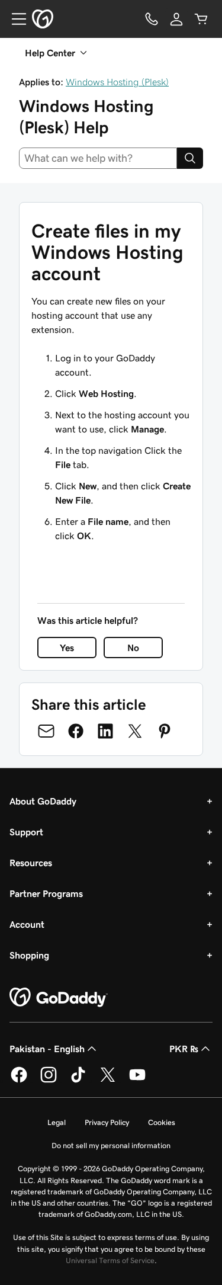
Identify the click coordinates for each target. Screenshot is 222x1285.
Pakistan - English (47, 1048)
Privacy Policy (107, 1122)
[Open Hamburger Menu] (14, 19)
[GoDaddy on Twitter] (107, 1080)
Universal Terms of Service (110, 1260)
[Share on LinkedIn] (105, 731)
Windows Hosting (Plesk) (117, 81)
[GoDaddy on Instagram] (48, 1080)
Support (26, 832)
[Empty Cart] (201, 19)
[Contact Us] (151, 19)
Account (26, 924)
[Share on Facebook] (76, 731)
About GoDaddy (42, 801)
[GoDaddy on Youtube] (137, 1080)
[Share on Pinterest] (164, 731)
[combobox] (98, 158)
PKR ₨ (183, 1048)
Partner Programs (46, 893)
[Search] (190, 158)
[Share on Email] (46, 731)
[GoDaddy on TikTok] (78, 1080)
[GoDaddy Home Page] (58, 998)
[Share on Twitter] (135, 731)
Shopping (29, 955)
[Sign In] (176, 19)
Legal (56, 1122)
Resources (30, 862)
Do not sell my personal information (111, 1145)
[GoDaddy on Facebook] (18, 1080)
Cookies (161, 1122)
